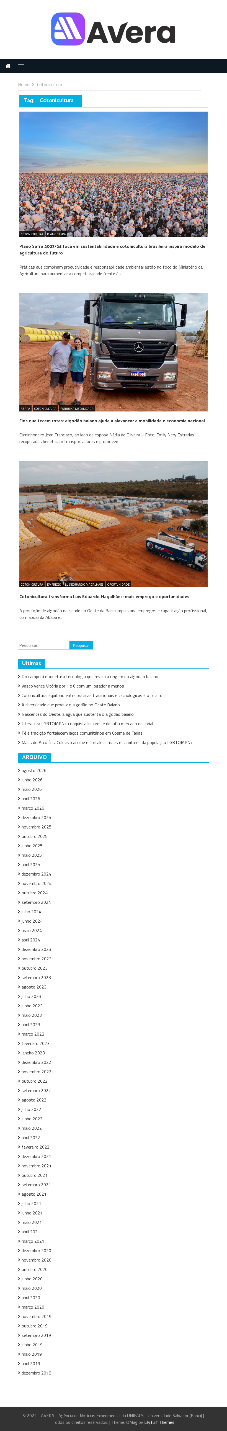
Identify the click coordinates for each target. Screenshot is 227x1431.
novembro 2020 (36, 1260)
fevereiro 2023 (36, 1043)
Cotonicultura (32, 234)
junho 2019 (32, 1344)
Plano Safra (56, 234)
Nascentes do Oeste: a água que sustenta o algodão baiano (78, 714)
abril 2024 (31, 939)
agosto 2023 (34, 987)
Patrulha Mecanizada (77, 408)
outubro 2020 (35, 1269)
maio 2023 (32, 1015)
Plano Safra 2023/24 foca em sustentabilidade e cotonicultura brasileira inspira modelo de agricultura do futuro (112, 250)
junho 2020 (32, 1278)
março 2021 (33, 1241)
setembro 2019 (36, 1335)
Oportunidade (118, 584)
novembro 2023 (36, 958)
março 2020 (33, 1307)
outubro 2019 (35, 1325)
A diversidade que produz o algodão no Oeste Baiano (71, 704)
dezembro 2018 (36, 1373)
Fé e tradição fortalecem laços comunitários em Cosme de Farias (82, 733)
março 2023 (33, 1034)
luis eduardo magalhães (84, 584)
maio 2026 (32, 789)
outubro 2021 (35, 1175)
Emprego (54, 584)
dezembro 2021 (36, 1156)
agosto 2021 (34, 1194)
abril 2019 (31, 1363)
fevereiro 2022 (36, 1147)
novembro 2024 (36, 883)
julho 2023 (31, 996)
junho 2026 (32, 779)
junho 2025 (32, 845)
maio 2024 (32, 930)
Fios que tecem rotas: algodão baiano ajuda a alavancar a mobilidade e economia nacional (112, 421)
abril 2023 (31, 1024)
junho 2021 (32, 1212)
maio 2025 (32, 855)
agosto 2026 (34, 770)
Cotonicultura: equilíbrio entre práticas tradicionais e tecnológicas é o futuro (93, 695)
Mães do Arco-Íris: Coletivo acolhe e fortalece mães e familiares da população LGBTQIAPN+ (107, 742)
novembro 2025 (36, 826)
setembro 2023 (36, 977)
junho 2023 (32, 1005)
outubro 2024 (35, 892)
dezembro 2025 (36, 817)
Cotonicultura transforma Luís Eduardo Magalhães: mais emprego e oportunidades (104, 597)
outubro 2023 (35, 968)
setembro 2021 (36, 1184)
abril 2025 (31, 864)
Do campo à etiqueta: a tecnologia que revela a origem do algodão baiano (90, 676)
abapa (25, 408)
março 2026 (33, 808)
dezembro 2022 (36, 1062)
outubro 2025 (35, 836)
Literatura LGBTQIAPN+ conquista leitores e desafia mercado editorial (87, 723)
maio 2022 (32, 1128)
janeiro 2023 (33, 1052)
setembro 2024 (36, 902)
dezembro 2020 (36, 1250)
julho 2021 (31, 1203)
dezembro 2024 (36, 874)
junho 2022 (32, 1118)
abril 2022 (31, 1137)
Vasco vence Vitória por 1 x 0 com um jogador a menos (73, 686)
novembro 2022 (36, 1071)
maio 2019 (32, 1354)
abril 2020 (31, 1297)
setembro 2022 (36, 1090)
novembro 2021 (36, 1165)
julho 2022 (31, 1109)
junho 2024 (32, 921)
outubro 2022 (35, 1081)
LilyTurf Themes (159, 1422)
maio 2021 (32, 1222)
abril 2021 (31, 1231)
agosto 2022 (34, 1100)
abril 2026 (31, 798)
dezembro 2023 (36, 949)
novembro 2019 (36, 1316)
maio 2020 (32, 1288)
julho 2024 (31, 911)
